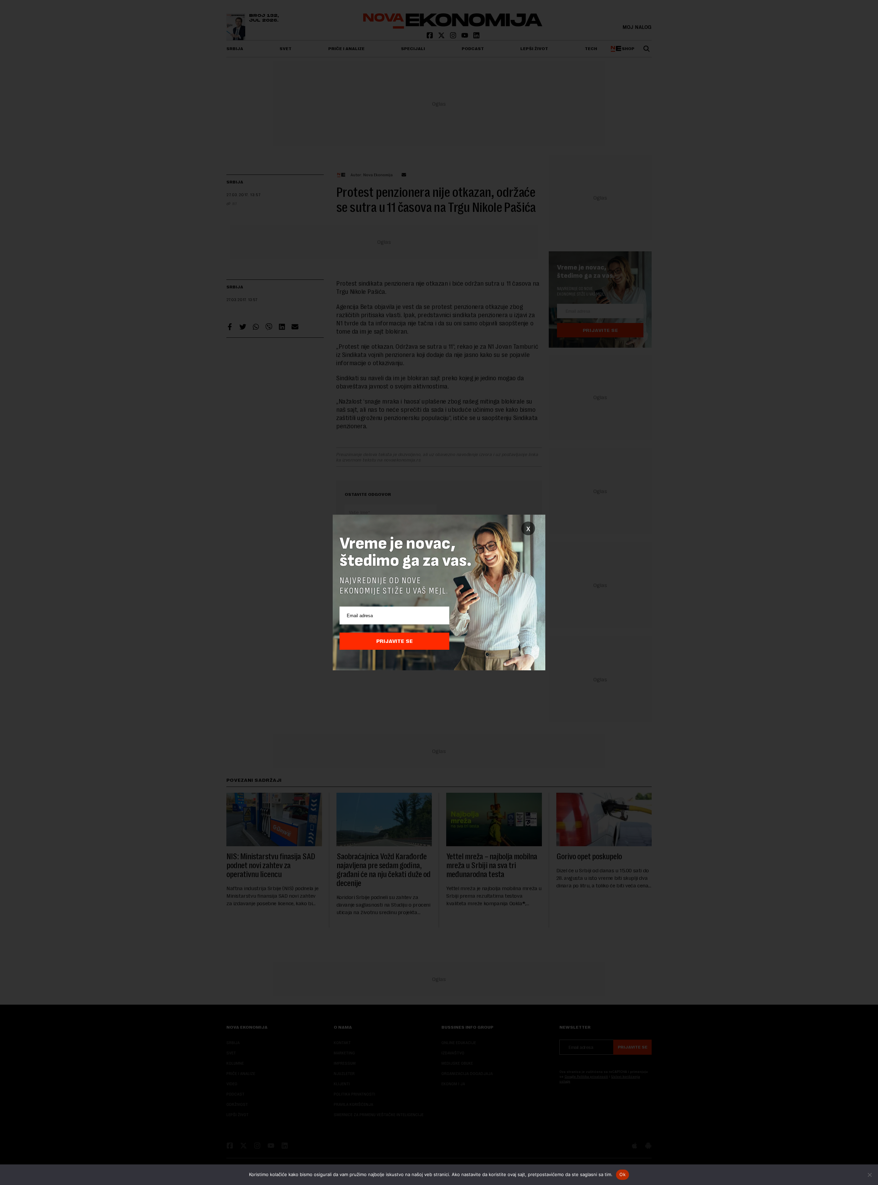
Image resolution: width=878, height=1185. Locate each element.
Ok (622, 1174)
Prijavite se (394, 641)
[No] (869, 1174)
